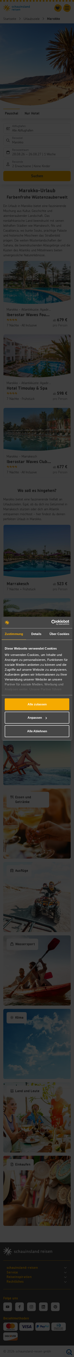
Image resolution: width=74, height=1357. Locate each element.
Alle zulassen (37, 704)
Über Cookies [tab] (59, 633)
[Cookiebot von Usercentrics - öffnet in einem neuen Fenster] (52, 622)
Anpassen (35, 717)
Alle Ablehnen (37, 731)
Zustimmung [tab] (14, 633)
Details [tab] (36, 633)
